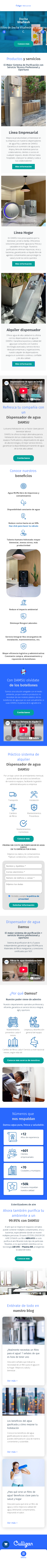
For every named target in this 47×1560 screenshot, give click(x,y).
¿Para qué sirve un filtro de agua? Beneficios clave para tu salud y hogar (23, 1495)
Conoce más (23, 43)
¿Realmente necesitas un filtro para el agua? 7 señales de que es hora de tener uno (23, 1353)
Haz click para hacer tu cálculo (23, 526)
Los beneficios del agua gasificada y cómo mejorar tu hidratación (22, 1424)
